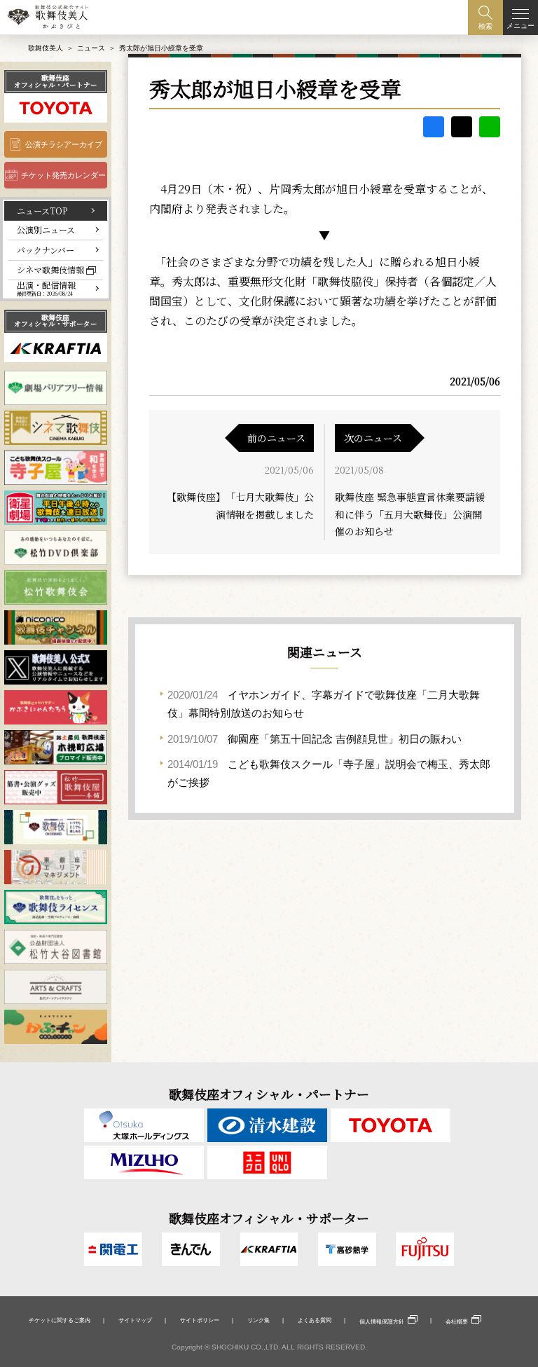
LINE (489, 126)
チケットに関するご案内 (59, 1320)
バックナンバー (45, 250)
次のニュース (373, 438)
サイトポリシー (199, 1320)
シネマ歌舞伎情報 (50, 269)
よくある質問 (314, 1320)
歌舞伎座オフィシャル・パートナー (55, 81)
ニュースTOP (42, 211)
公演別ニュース (46, 229)
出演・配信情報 (46, 288)
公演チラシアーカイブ (63, 144)
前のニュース (276, 438)
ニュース (91, 48)
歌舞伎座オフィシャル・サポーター (55, 320)
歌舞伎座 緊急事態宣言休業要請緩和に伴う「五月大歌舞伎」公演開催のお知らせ (410, 514)
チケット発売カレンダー (63, 175)
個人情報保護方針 (381, 1321)
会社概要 (457, 1321)
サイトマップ (135, 1320)
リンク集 (258, 1320)
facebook (433, 126)
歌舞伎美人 (45, 48)
